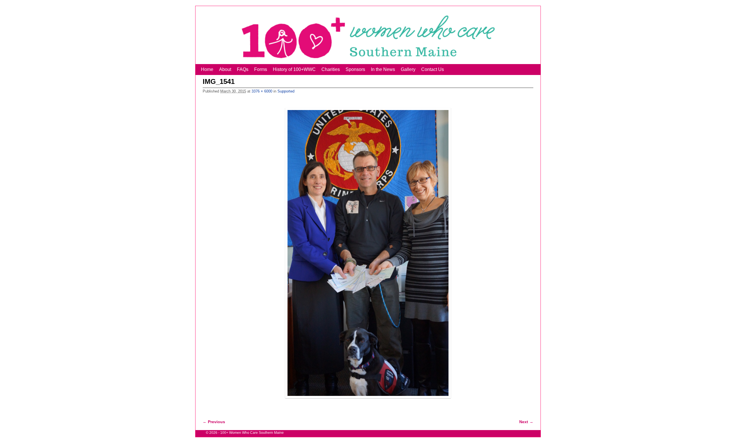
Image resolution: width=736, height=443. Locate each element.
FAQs (242, 69)
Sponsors (355, 69)
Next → (526, 421)
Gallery (408, 69)
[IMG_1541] (368, 253)
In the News (383, 69)
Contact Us (432, 69)
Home (207, 69)
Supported (285, 91)
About (225, 69)
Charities (330, 69)
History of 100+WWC (294, 69)
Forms (260, 69)
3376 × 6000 (262, 91)
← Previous (214, 421)
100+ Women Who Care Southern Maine (252, 433)
